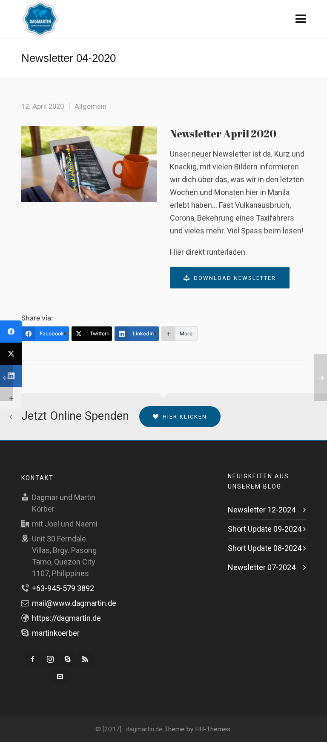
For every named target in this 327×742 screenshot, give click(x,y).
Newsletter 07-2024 (261, 567)
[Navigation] (300, 19)
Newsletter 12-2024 (261, 509)
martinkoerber (56, 633)
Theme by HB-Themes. (198, 729)
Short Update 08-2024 (264, 548)
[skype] (67, 659)
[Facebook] (11, 331)
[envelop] (60, 676)
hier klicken (185, 416)
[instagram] (50, 659)
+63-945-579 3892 (63, 588)
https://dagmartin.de (66, 618)
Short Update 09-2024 (264, 528)
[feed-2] (85, 659)
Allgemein (90, 106)
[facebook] (32, 659)
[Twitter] (11, 354)
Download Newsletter (235, 278)
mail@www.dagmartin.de (74, 603)
